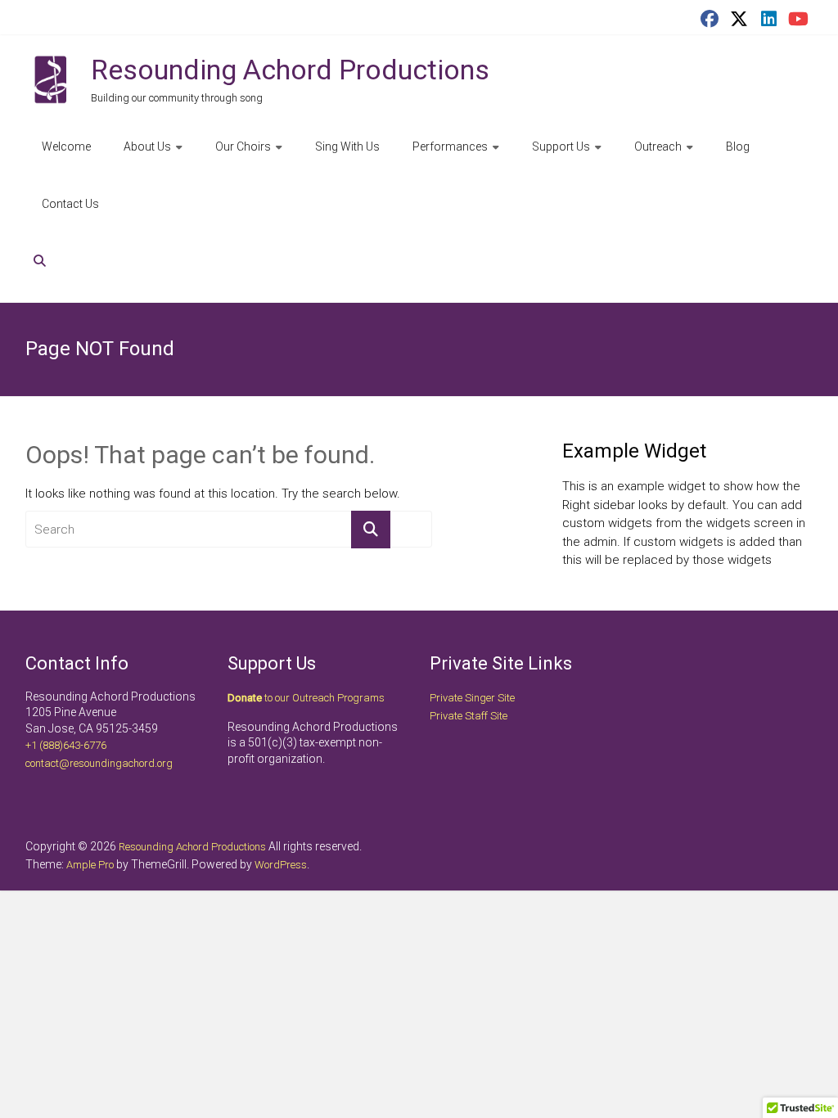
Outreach (658, 146)
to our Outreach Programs (306, 698)
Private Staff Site (468, 716)
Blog (738, 146)
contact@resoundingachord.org (99, 763)
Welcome (66, 146)
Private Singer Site (472, 698)
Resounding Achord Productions (290, 69)
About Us (147, 146)
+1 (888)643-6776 (65, 745)
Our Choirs (243, 146)
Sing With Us (347, 146)
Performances (450, 146)
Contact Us (70, 203)
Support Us (561, 146)
